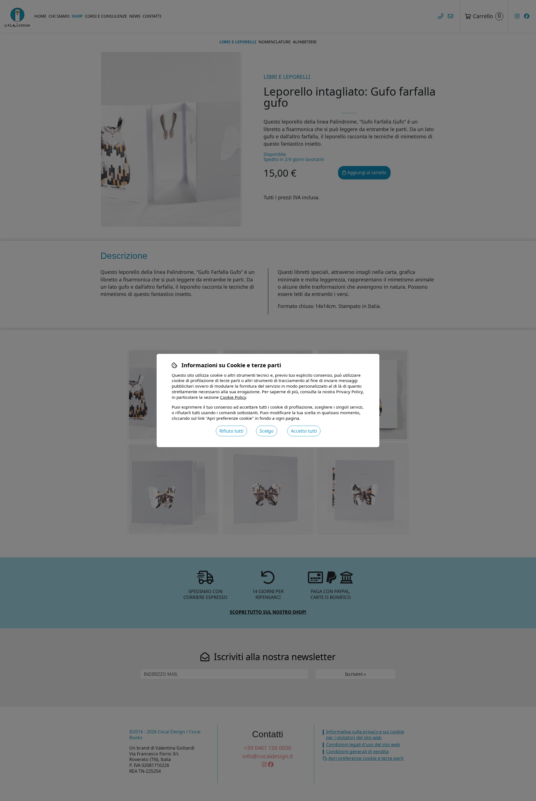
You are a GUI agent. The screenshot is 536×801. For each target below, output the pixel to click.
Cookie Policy (233, 397)
